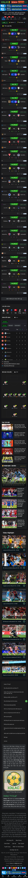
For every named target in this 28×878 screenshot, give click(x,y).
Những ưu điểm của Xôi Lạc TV (10, 697)
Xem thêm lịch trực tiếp (13, 298)
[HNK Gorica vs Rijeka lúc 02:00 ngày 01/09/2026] (14, 89)
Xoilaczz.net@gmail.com (16, 863)
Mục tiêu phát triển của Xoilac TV (11, 688)
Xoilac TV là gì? (7, 684)
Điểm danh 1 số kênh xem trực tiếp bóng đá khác (14, 733)
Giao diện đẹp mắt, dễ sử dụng (10, 701)
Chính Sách (7, 843)
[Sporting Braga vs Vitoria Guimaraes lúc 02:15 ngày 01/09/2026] (14, 48)
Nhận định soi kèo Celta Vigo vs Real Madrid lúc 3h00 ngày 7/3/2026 (21, 523)
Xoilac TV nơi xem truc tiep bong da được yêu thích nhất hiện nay (14, 692)
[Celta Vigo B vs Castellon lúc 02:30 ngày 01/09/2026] (14, 76)
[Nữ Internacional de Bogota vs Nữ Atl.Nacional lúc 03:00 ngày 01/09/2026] (14, 103)
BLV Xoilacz (22, 22)
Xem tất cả (22, 466)
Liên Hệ (14, 843)
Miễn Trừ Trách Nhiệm (18, 846)
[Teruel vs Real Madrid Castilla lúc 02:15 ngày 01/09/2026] (14, 62)
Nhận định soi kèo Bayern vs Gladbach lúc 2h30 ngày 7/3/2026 (21, 513)
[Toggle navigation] (26, 2)
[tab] (3, 18)
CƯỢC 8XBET (21, 2)
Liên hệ (5, 741)
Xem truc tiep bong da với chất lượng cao (13, 708)
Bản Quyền (21, 843)
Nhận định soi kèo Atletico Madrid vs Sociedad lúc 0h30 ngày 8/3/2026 (21, 492)
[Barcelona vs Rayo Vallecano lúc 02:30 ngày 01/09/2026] (14, 35)
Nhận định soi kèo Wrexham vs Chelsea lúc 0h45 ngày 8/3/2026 (21, 503)
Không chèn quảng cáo (9, 724)
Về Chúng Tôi (9, 840)
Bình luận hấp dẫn (8, 716)
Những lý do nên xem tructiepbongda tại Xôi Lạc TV (14, 729)
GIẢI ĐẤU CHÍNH (6, 306)
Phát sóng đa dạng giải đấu (10, 705)
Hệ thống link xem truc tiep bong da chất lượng (14, 720)
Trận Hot (12, 22)
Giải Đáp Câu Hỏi (14, 849)
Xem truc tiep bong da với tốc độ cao (12, 712)
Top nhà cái (14, 2)
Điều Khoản (19, 840)
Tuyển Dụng (7, 846)
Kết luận (5, 737)
